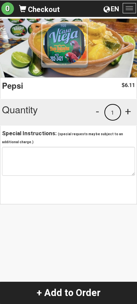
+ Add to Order (68, 292)
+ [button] (128, 111)
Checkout (43, 9)
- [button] (97, 111)
